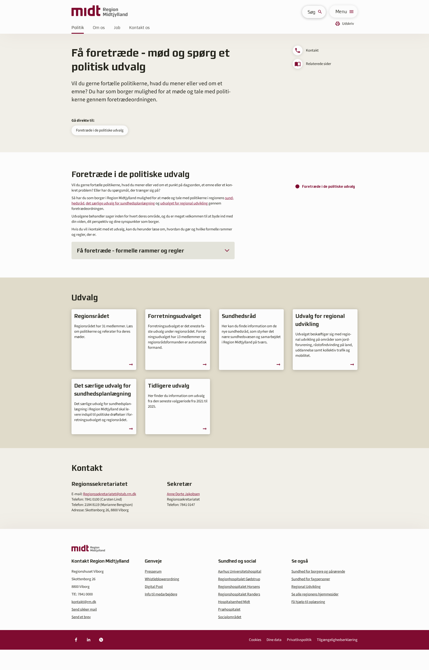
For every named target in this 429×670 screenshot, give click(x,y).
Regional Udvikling (306, 586)
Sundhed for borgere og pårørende (318, 571)
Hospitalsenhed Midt (234, 602)
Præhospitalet (229, 609)
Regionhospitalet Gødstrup (239, 579)
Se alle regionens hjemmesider (315, 594)
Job (117, 27)
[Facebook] (76, 639)
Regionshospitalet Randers (239, 594)
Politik (78, 27)
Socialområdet (229, 617)
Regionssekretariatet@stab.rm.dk (109, 494)
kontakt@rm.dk (84, 602)
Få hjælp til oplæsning (308, 602)
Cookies (255, 640)
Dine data (274, 640)
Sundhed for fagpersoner (310, 579)
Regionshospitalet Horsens (239, 586)
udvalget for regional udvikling (184, 203)
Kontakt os (139, 27)
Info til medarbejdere (161, 594)
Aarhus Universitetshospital (239, 571)
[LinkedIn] (88, 639)
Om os (99, 27)
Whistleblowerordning (162, 579)
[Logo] (100, 11)
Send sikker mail (84, 609)
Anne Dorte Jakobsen (183, 494)
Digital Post (154, 586)
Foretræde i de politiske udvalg (100, 130)
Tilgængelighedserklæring (337, 640)
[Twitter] (101, 639)
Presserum (153, 571)
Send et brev (81, 617)
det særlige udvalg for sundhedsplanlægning (120, 203)
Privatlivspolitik (299, 640)
